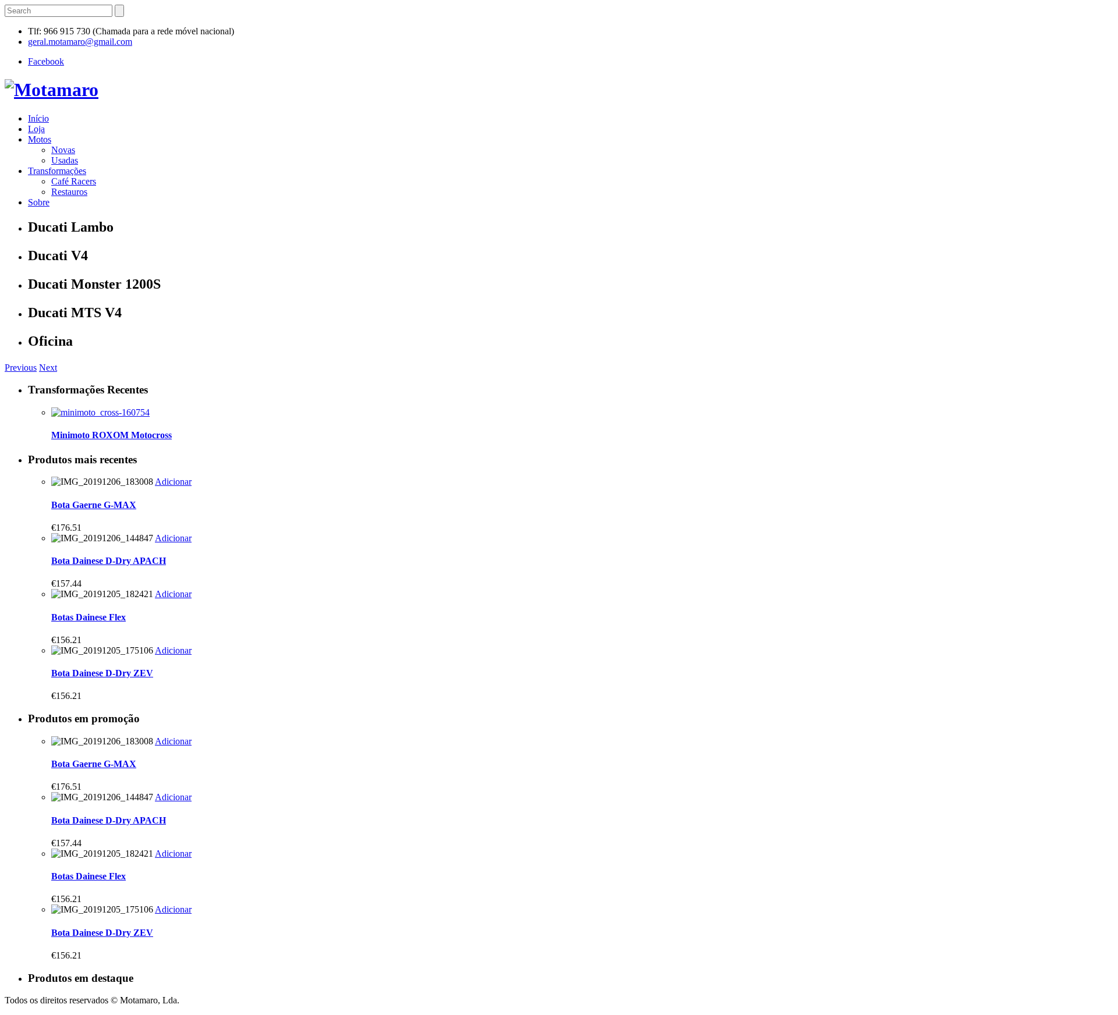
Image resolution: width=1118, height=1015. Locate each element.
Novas (63, 150)
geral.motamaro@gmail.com (80, 42)
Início (38, 118)
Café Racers (73, 181)
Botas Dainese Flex (88, 617)
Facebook (46, 61)
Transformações (57, 171)
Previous (21, 367)
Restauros (69, 192)
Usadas (64, 160)
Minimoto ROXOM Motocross (111, 435)
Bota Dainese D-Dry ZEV (102, 673)
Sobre (38, 202)
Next (48, 367)
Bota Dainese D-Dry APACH (108, 561)
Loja (36, 129)
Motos (39, 139)
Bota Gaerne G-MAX (93, 505)
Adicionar (173, 482)
